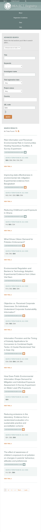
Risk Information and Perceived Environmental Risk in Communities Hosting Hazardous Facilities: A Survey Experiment (20, 144)
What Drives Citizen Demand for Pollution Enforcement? (18, 240)
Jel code (25, 158)
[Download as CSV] (18, 131)
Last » (26, 490)
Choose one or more (11, 48)
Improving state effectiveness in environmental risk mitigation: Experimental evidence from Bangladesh (18, 179)
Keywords (7, 63)
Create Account (15, 1)
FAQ (20, 27)
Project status (9, 88)
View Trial (7, 166)
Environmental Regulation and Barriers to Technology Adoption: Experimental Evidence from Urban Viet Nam (20, 272)
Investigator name (10, 71)
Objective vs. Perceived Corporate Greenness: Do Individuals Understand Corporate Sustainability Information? (20, 307)
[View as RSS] (16, 131)
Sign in (5, 1)
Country (7, 96)
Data (20, 22)
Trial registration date (11, 80)
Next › (20, 490)
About (20, 13)
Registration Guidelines (20, 18)
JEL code (7, 105)
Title (5, 55)
